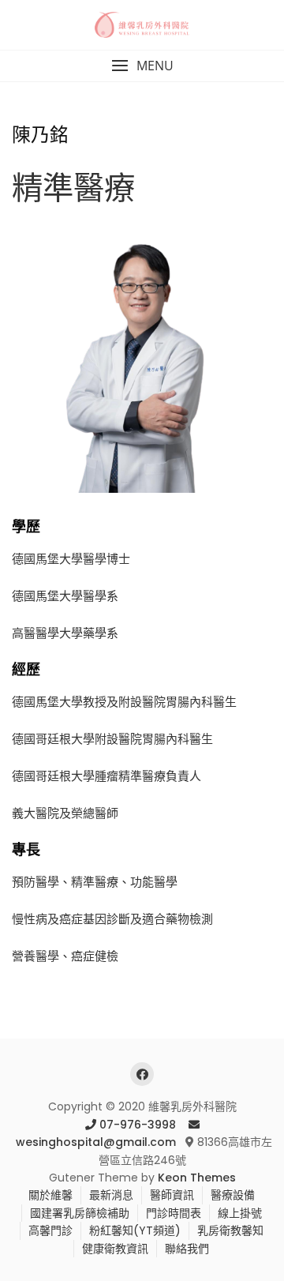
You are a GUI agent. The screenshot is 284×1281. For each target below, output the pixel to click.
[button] (142, 65)
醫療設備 (233, 1195)
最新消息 (111, 1195)
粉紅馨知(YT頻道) (135, 1230)
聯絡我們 (187, 1249)
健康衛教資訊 (115, 1249)
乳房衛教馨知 (230, 1230)
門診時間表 (173, 1213)
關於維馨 (50, 1195)
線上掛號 (240, 1213)
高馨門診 (50, 1230)
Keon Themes (197, 1177)
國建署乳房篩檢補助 (79, 1213)
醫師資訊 (172, 1195)
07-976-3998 (137, 1125)
